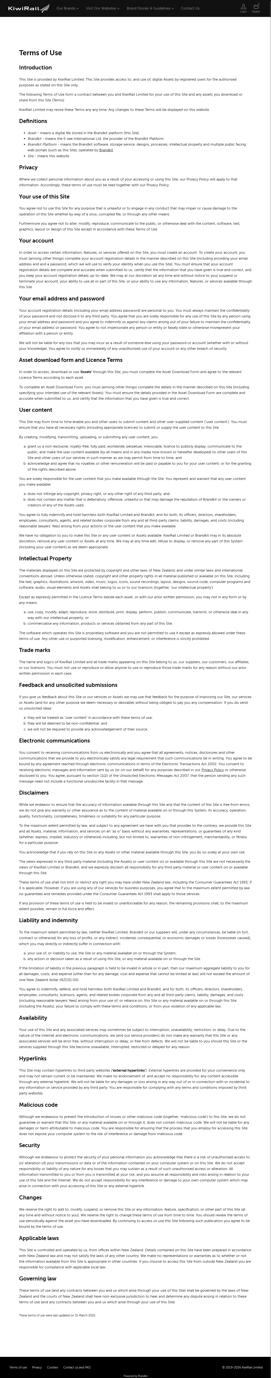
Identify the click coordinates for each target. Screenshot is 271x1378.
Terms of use (18, 1367)
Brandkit (106, 150)
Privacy (37, 1367)
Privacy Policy (213, 770)
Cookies (52, 1367)
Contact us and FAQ (77, 1367)
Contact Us (190, 8)
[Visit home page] (28, 8)
